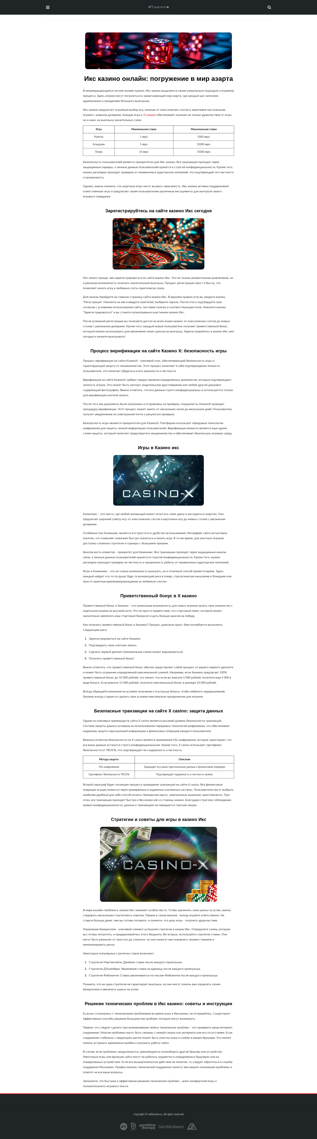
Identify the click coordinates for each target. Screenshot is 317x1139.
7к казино (149, 114)
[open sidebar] (48, 7)
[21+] (124, 1126)
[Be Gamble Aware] (171, 1126)
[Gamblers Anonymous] (192, 1126)
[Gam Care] (133, 1126)
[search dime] (269, 7)
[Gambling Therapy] (147, 1126)
